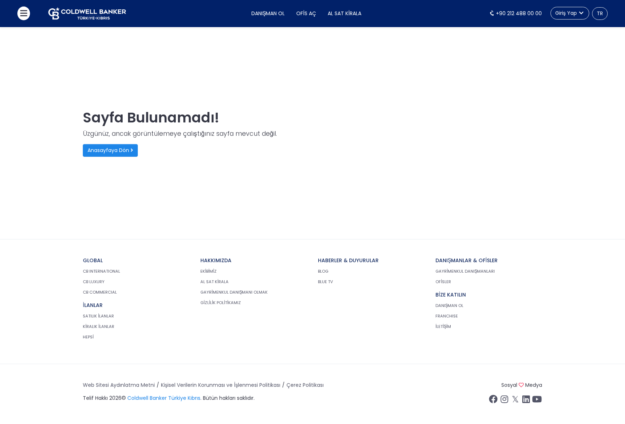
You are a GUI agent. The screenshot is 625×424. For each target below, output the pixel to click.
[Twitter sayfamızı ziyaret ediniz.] (515, 401)
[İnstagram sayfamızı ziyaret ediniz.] (504, 401)
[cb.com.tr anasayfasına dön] (87, 13)
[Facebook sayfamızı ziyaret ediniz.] (493, 401)
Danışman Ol (268, 13)
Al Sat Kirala (344, 13)
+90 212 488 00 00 (518, 13)
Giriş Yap (566, 13)
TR (600, 13)
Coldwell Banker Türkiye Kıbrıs (163, 398)
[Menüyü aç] (23, 13)
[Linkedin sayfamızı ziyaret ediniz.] (525, 401)
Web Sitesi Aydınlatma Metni (119, 385)
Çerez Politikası (305, 385)
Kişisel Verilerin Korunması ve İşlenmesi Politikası (220, 385)
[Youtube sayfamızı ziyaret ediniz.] (536, 401)
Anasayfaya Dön (109, 150)
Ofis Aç (306, 13)
